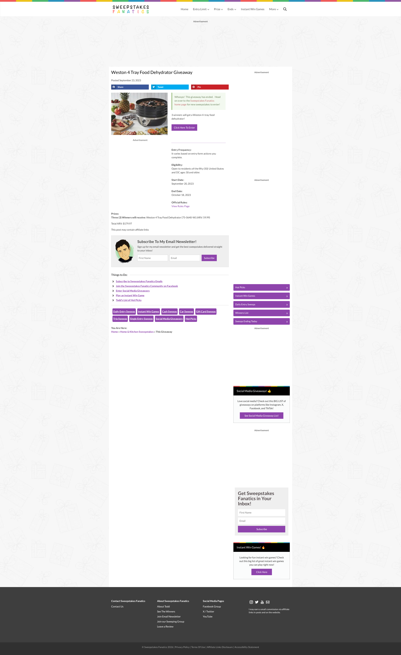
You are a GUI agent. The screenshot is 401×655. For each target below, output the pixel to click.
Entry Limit (200, 9)
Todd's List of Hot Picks (128, 300)
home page (180, 104)
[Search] (285, 9)
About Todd (163, 606)
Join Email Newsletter (169, 616)
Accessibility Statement (246, 647)
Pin (199, 87)
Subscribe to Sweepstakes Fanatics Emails (139, 281)
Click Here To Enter (184, 127)
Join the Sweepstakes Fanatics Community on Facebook (147, 285)
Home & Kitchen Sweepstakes (137, 331)
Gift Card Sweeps (206, 311)
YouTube (207, 616)
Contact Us (117, 606)
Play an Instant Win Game (130, 295)
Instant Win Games (252, 9)
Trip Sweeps (120, 318)
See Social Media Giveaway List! (262, 415)
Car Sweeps (186, 311)
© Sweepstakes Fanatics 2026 (158, 647)
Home (184, 9)
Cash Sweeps (169, 311)
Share (120, 87)
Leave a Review (165, 626)
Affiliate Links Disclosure (220, 647)
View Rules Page (181, 206)
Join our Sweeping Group (170, 621)
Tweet (160, 87)
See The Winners (166, 611)
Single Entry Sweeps (141, 318)
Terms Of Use (198, 647)
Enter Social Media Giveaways (133, 290)
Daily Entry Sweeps (124, 311)
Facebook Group (212, 606)
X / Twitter (208, 611)
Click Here (261, 571)
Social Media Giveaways (169, 318)
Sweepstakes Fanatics (202, 100)
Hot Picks (191, 318)
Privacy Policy (182, 647)
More (272, 9)
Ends (231, 9)
